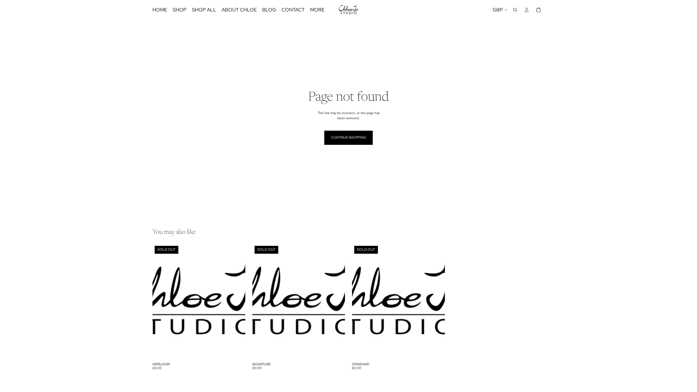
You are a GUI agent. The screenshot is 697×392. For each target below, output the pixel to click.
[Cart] (539, 10)
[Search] (515, 10)
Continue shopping (348, 137)
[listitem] (317, 10)
